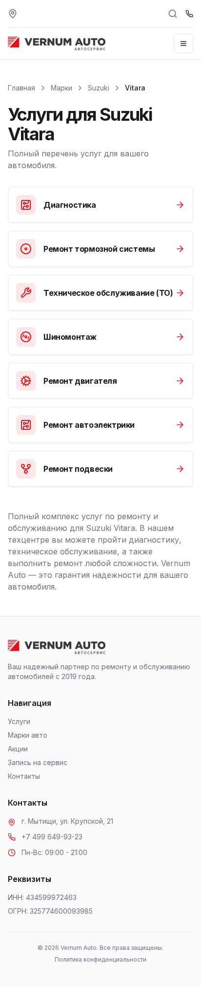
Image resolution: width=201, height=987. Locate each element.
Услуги (19, 721)
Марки (61, 88)
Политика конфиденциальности (100, 959)
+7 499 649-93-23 (51, 837)
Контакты (24, 776)
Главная (21, 88)
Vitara (135, 88)
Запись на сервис (37, 762)
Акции (18, 749)
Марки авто (27, 735)
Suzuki (98, 88)
